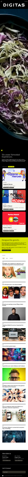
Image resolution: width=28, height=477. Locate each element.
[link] (14, 178)
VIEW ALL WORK (11, 166)
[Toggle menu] (26, 1)
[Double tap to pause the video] (1, 150)
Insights (11, 258)
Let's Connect (6, 468)
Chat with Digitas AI (6, 250)
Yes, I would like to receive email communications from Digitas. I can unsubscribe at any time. (13, 475)
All (3, 258)
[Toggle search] (25, 1)
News (7, 258)
